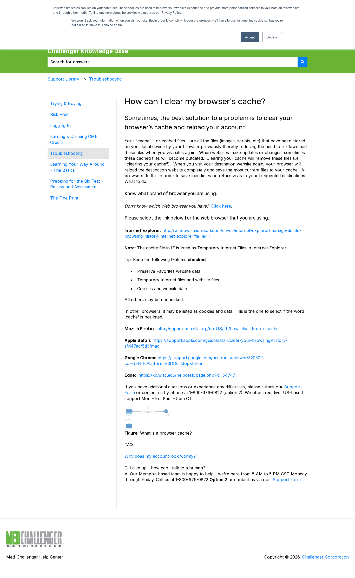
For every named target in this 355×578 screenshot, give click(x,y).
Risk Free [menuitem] (59, 114)
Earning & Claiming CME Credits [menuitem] (73, 139)
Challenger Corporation (325, 557)
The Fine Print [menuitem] (64, 198)
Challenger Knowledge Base (88, 51)
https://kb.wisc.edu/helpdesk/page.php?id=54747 (186, 375)
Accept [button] (250, 37)
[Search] (302, 62)
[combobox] (173, 62)
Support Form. (287, 479)
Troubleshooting (105, 79)
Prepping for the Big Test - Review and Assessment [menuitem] (76, 183)
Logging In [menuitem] (60, 125)
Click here (221, 206)
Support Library (63, 79)
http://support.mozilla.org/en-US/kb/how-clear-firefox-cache (218, 328)
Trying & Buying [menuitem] (65, 103)
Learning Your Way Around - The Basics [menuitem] (77, 167)
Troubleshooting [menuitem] (66, 153)
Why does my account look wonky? (160, 456)
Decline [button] (272, 37)
